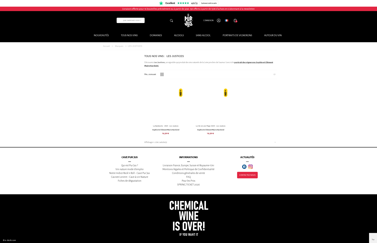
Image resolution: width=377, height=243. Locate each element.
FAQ (188, 177)
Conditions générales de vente (188, 173)
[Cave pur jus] (188, 20)
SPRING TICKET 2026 (188, 184)
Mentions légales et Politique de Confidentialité (188, 169)
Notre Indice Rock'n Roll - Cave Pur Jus (129, 173)
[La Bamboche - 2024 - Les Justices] (165, 102)
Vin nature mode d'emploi (129, 169)
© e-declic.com (9, 240)
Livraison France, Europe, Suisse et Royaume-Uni (188, 165)
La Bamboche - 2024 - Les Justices (165, 126)
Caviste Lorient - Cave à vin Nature (129, 177)
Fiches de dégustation (129, 180)
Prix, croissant (150, 74)
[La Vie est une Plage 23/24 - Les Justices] (210, 102)
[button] (273, 35)
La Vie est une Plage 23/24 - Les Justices (210, 126)
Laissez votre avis (209, 3)
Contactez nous (247, 175)
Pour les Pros (188, 180)
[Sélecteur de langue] (226, 20)
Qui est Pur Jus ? (129, 165)
